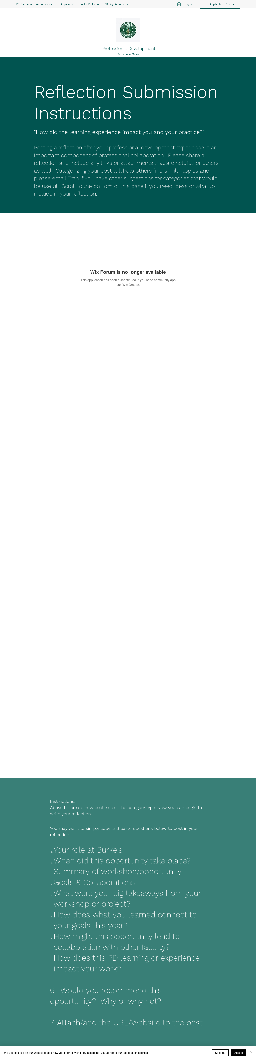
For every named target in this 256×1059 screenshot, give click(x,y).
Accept (238, 1053)
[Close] (251, 1052)
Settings (220, 1053)
